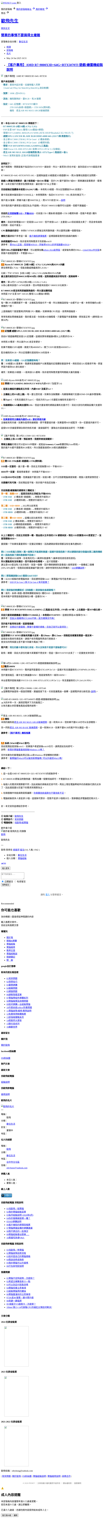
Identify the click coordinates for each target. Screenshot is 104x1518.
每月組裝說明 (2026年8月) (19, 1215)
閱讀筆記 (10, 957)
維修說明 (5, 1094)
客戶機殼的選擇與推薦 (18, 1225)
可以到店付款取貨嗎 (17, 1285)
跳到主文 (5, 28)
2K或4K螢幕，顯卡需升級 (20, 1297)
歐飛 (3, 834)
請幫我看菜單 (14, 994)
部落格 (9, 50)
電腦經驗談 (11, 954)
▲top (3, 863)
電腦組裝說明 (39, 1476)
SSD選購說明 (78, 568)
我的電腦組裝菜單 (16, 1212)
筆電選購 (11, 985)
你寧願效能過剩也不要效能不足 (49, 793)
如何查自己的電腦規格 (18, 1256)
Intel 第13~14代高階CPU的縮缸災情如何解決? (29, 1307)
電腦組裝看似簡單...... (17, 1234)
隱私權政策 (67, 1483)
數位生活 (23, 42)
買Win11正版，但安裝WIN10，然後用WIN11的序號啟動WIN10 (39, 244)
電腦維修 (10, 947)
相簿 (8, 47)
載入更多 (5, 868)
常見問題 (19, 819)
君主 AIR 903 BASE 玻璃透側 (24, 727)
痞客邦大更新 (14, 1020)
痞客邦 (16, 850)
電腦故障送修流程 (16, 1253)
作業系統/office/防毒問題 (19, 1007)
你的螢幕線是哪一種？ (18, 1218)
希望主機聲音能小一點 (18, 1281)
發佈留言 (5, 885)
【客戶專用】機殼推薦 (20, 733)
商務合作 (66, 1476)
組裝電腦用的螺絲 (16, 1291)
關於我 (9, 937)
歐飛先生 (9, 20)
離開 (15, 1515)
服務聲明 (77, 1483)
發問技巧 (11, 982)
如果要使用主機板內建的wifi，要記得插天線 (24, 419)
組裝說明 (5, 1082)
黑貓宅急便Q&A (15, 1238)
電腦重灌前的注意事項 (18, 1294)
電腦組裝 (22, 858)
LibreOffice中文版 (91, 250)
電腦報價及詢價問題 (17, 1001)
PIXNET (32, 1483)
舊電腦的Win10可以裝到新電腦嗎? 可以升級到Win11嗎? (36, 758)
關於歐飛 (5, 1045)
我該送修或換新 (15, 1259)
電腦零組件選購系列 (17, 998)
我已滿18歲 (6, 1515)
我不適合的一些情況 (17, 1231)
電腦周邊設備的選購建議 (19, 1228)
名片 (8, 53)
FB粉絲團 (5, 1058)
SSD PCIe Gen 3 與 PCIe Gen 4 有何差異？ (29, 582)
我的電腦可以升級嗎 (17, 1263)
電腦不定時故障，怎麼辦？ (20, 1278)
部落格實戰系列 (15, 1017)
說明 (63, 200)
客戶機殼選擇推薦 (38, 236)
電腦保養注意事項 (16, 1288)
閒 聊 (9, 960)
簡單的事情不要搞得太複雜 (20, 35)
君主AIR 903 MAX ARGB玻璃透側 (30, 722)
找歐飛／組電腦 (15, 1208)
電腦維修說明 (54, 1476)
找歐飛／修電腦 (15, 1250)
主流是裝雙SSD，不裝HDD (21, 213)
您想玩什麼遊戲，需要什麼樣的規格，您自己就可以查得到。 (39, 627)
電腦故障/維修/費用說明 (18, 1011)
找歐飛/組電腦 (21, 822)
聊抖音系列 (13, 1024)
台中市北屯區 (13, 1162)
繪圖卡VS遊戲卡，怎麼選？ (21, 1304)
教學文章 (10, 950)
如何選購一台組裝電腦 (18, 1004)
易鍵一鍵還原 (14, 1301)
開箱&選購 (11, 941)
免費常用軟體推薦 (16, 1014)
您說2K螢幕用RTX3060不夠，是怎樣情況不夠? (32, 618)
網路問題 (11, 991)
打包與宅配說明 (15, 1266)
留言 (22, 850)
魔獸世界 (11, 1027)
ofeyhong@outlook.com (16, 1168)
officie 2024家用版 (51, 250)
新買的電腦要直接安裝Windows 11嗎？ (26, 750)
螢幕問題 (11, 988)
